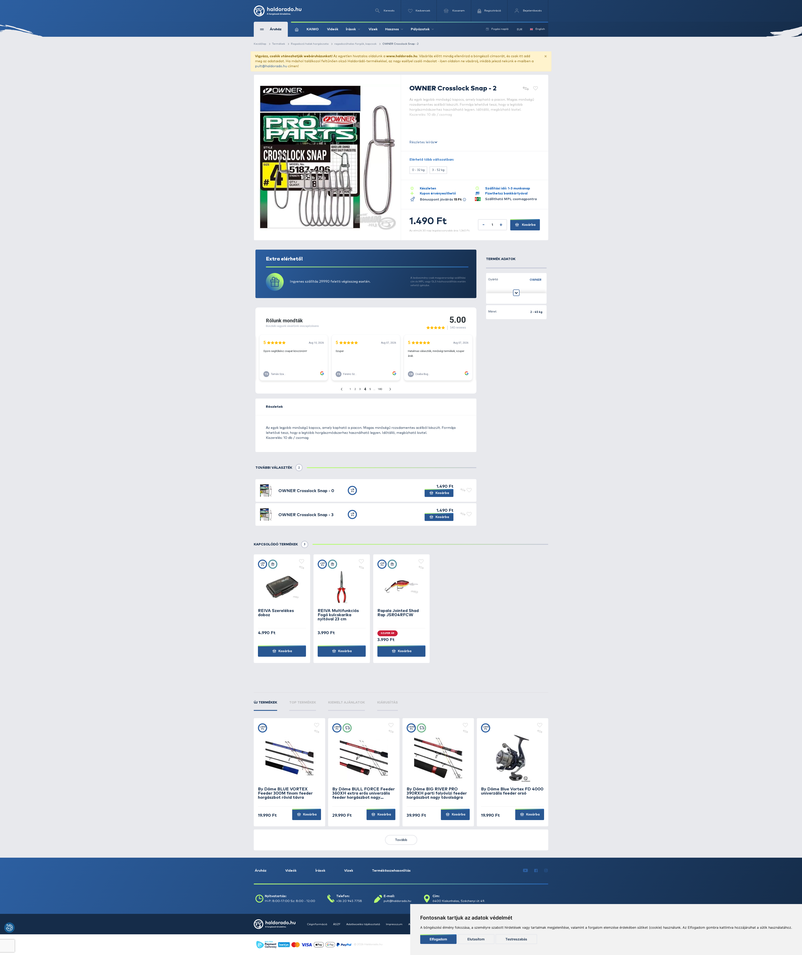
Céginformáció (317, 924)
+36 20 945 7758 (349, 901)
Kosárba (528, 224)
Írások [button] (351, 29)
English (540, 29)
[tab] (265, 705)
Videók (332, 29)
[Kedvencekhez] (535, 89)
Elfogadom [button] (438, 939)
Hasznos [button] (392, 29)
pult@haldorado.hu (271, 66)
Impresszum (394, 924)
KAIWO (313, 29)
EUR (519, 29)
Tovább (401, 840)
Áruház (260, 870)
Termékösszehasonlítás (391, 870)
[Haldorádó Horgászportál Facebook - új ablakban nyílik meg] (536, 870)
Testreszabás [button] (516, 939)
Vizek (373, 29)
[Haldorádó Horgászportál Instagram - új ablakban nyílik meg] (546, 870)
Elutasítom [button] (476, 939)
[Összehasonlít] (525, 89)
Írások (320, 870)
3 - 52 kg (438, 170)
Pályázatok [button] (420, 29)
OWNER (536, 279)
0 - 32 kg (418, 170)
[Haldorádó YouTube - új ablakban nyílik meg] (525, 870)
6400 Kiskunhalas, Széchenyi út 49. (459, 901)
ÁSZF (337, 924)
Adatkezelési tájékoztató (363, 924)
